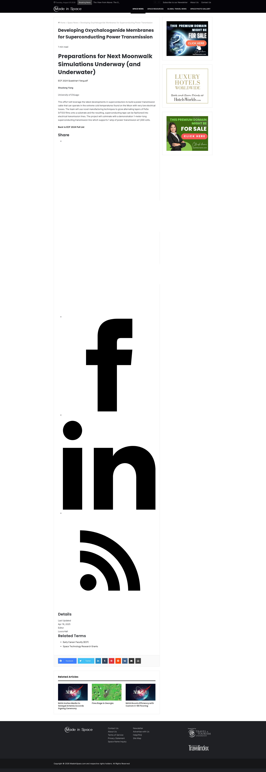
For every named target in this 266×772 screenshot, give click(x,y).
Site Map (137, 738)
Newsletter (138, 728)
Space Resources (155, 9)
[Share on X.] (146, 312)
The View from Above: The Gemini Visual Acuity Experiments (119, 2)
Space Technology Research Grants (80, 646)
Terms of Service (115, 735)
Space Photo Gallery (200, 9)
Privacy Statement (116, 738)
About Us (194, 2)
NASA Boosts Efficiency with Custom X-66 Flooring (140, 704)
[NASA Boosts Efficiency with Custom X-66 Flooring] (140, 692)
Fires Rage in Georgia (102, 703)
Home (62, 23)
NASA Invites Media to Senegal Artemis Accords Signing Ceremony (71, 706)
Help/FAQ (137, 735)
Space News (138, 9)
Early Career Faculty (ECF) (76, 642)
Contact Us (206, 2)
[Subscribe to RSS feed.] (109, 607)
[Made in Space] (67, 9)
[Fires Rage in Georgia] (107, 692)
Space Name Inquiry (117, 741)
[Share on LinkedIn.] (109, 509)
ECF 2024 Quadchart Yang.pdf (73, 80)
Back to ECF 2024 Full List (71, 127)
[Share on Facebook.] (109, 410)
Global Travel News (176, 9)
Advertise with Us (141, 731)
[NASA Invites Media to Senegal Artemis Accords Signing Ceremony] (73, 692)
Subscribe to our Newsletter (175, 2)
